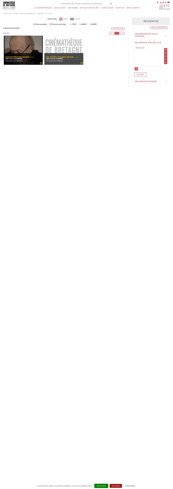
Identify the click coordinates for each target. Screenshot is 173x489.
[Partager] (165, 2)
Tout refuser (116, 486)
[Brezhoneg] (168, 2)
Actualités (60, 8)
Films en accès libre (59, 24)
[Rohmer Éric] (149, 48)
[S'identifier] (163, 2)
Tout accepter (101, 486)
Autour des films (89, 8)
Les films (73, 8)
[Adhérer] (157, 2)
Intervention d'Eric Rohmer (17, 57)
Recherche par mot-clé (151, 43)
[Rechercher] (111, 4)
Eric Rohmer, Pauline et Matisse (59, 57)
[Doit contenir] (165, 56)
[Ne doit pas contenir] (165, 59)
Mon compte (133, 8)
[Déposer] (160, 2)
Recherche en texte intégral (151, 35)
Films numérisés (41, 24)
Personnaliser (130, 486)
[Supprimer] (165, 52)
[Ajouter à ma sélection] (41, 63)
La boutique (107, 8)
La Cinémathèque (43, 8)
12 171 (164, 5)
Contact (120, 8)
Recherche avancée (151, 81)
